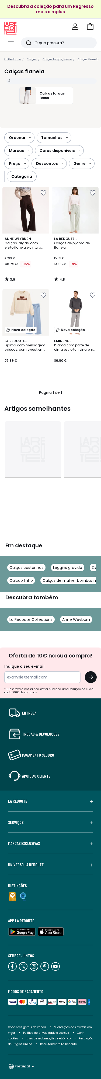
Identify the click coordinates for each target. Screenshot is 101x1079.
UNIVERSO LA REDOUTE (26, 864)
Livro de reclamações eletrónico (48, 1038)
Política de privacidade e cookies (46, 1033)
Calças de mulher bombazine (70, 580)
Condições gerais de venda (27, 1027)
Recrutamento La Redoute (58, 1044)
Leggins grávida (67, 567)
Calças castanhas (26, 567)
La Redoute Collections (31, 619)
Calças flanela (88, 59)
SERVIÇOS (15, 822)
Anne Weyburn (76, 619)
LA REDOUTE (17, 801)
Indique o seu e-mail (24, 666)
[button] (90, 26)
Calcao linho (21, 580)
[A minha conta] (75, 26)
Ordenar (17, 137)
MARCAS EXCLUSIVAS (24, 843)
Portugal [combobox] (22, 1066)
